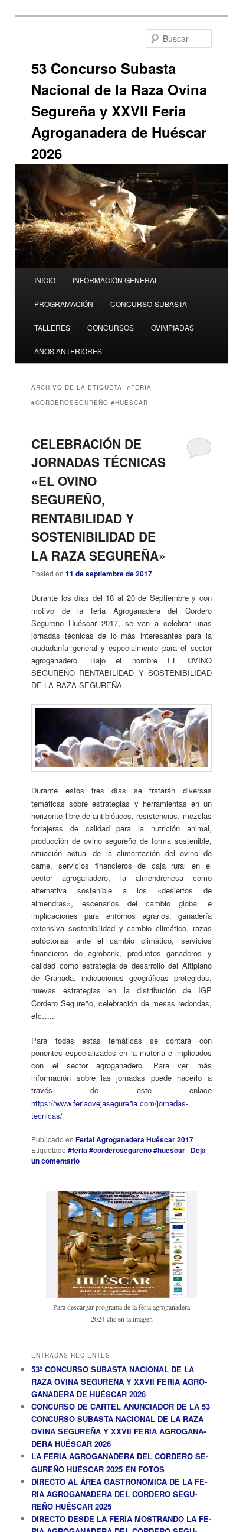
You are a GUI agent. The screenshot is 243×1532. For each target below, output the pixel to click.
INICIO (44, 280)
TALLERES (52, 327)
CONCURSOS (110, 327)
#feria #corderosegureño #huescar (126, 1150)
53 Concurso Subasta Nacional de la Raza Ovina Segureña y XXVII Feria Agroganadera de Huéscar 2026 (119, 110)
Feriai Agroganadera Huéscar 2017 (134, 1139)
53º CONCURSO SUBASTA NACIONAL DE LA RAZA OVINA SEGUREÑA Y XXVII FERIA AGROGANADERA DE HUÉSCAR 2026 (119, 1381)
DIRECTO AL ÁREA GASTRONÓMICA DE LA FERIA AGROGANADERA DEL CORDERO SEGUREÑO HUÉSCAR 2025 (119, 1494)
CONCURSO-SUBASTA (148, 304)
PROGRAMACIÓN (63, 304)
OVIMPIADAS (172, 327)
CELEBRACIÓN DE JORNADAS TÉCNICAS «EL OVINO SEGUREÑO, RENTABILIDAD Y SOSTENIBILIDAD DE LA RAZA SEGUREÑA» (98, 499)
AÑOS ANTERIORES (68, 351)
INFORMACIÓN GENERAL (116, 280)
